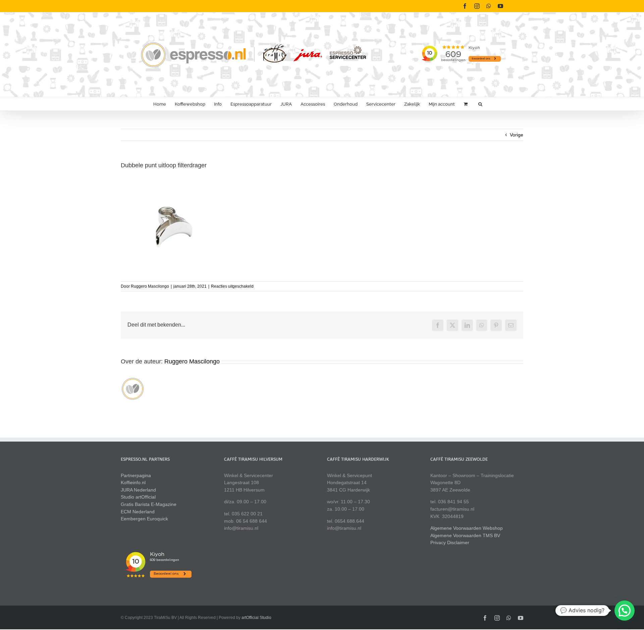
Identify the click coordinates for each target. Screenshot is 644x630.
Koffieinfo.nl (133, 482)
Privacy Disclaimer (449, 542)
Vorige (516, 134)
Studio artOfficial (138, 497)
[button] (480, 104)
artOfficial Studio (256, 617)
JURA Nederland (138, 490)
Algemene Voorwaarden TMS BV (465, 535)
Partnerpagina (136, 475)
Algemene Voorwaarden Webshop (466, 528)
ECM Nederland (138, 511)
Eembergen (133, 518)
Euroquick (157, 518)
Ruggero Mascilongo (150, 286)
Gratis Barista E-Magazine (148, 504)
